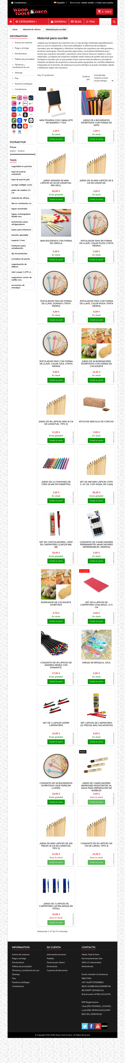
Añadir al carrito (56, 139)
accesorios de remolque (18, 286)
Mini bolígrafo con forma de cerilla (56, 242)
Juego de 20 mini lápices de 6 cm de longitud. (96, 181)
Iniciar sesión (87, 2)
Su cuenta (54, 947)
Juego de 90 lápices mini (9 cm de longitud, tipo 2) (56, 422)
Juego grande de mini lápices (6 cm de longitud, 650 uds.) (56, 183)
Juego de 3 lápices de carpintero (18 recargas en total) (56, 906)
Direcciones (52, 966)
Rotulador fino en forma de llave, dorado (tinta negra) (56, 303)
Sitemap (18, 72)
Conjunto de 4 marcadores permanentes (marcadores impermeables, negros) (96, 544)
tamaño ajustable (19, 235)
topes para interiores (21, 229)
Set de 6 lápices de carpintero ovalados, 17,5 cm (96, 605)
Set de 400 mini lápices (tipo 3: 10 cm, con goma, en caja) (96, 483)
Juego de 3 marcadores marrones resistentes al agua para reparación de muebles (96, 787)
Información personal (56, 954)
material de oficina (20, 198)
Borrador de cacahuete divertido (56, 603)
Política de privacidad (24, 59)
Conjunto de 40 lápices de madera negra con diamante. (56, 665)
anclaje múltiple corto (21, 185)
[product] (56, 102)
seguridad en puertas (21, 166)
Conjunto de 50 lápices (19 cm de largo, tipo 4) (96, 844)
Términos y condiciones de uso (20, 65)
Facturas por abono (56, 962)
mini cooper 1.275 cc (21, 272)
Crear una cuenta (104, 2)
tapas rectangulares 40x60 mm (21, 215)
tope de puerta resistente (18, 172)
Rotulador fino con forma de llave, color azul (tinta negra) (56, 364)
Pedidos (50, 958)
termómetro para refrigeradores (19, 223)
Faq (16, 78)
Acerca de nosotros (23, 42)
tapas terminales (19, 208)
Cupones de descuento (57, 970)
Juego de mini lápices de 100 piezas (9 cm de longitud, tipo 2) (56, 846)
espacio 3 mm (18, 240)
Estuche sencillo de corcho (96, 421)
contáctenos (20, 2)
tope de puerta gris (20, 179)
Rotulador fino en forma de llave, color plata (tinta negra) (96, 243)
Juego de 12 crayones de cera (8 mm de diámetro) (56, 483)
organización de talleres (19, 265)
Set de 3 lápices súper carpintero (56, 724)
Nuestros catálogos (23, 83)
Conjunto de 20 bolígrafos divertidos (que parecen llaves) (56, 785)
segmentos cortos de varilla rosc (21, 278)
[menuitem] (11, 21)
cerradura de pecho (20, 259)
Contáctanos (20, 89)
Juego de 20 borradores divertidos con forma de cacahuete (96, 364)
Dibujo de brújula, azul (96, 662)
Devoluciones (20, 53)
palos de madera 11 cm (20, 191)
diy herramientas (19, 253)
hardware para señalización (18, 246)
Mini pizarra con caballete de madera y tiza (56, 121)
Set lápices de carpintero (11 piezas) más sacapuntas (96, 724)
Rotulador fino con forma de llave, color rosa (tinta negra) (96, 303)
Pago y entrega (21, 48)
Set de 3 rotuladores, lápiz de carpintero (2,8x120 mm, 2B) (56, 544)
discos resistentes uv (21, 203)
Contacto (88, 947)
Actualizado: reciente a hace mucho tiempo (104, 78)
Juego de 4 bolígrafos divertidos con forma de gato (96, 122)
